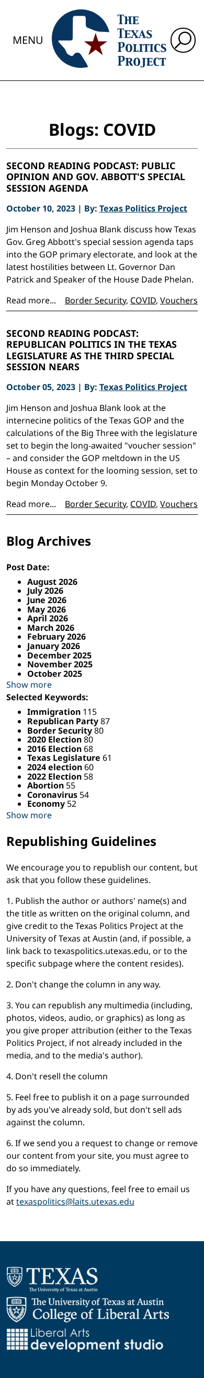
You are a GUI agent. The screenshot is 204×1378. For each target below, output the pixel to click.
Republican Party (63, 721)
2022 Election (55, 776)
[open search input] (183, 40)
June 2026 (46, 600)
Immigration (55, 711)
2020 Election (55, 739)
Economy (47, 803)
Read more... (31, 300)
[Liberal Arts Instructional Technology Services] (85, 1340)
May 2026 (46, 609)
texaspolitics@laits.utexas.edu (75, 1201)
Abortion (46, 785)
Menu (28, 40)
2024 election (55, 767)
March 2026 (50, 627)
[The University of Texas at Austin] (52, 1279)
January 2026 (53, 646)
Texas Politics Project (143, 208)
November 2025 (60, 664)
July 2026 (45, 590)
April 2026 (47, 618)
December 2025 (59, 655)
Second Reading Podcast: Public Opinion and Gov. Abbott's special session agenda (95, 177)
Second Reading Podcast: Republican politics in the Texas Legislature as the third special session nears (91, 350)
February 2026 (56, 636)
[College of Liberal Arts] (87, 1310)
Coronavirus (53, 794)
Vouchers (179, 300)
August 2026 (52, 581)
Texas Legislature (65, 757)
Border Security (95, 300)
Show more (29, 684)
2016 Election (55, 749)
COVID (143, 300)
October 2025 (54, 673)
